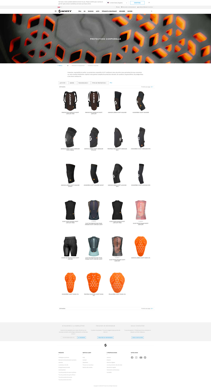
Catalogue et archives (64, 357)
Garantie (61, 362)
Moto (97, 11)
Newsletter (85, 362)
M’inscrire (81, 337)
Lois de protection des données (114, 365)
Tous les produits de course (65, 377)
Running (90, 11)
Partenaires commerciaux (113, 370)
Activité (62, 83)
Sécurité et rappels (111, 367)
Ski (84, 11)
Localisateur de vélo (63, 365)
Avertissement (62, 370)
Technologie (83, 83)
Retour (60, 65)
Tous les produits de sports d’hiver (67, 375)
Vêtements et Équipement (78, 65)
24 (151, 87)
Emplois (109, 360)
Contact (85, 360)
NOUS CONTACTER (137, 337)
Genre (72, 83)
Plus (111, 83)
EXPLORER (122, 11)
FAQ (84, 357)
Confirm (137, 3)
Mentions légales (111, 362)
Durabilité (109, 372)
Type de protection (99, 83)
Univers (129, 11)
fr (60, 7)
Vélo (79, 11)
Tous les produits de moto (65, 379)
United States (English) (116, 3)
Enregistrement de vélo (64, 367)
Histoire (109, 357)
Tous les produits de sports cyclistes (67, 372)
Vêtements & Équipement (109, 11)
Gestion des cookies (87, 367)
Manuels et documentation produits (67, 360)
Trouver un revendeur (105, 337)
